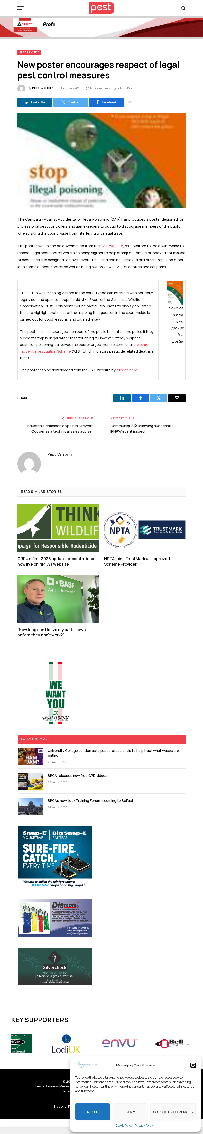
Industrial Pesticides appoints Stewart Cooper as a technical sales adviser (60, 428)
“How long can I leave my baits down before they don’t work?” (51, 632)
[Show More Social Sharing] (130, 102)
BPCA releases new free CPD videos (77, 775)
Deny (130, 1111)
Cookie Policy (124, 1125)
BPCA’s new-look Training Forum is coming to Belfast (90, 800)
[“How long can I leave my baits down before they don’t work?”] (58, 599)
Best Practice (29, 52)
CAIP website (112, 245)
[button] (193, 1065)
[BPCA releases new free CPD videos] (30, 781)
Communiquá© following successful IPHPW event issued (141, 428)
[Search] (183, 8)
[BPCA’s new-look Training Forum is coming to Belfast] (30, 806)
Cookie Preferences (173, 1111)
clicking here (126, 370)
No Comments (100, 88)
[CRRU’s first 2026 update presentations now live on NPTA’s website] (58, 528)
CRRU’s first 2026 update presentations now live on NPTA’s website (55, 561)
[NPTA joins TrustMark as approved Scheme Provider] (145, 528)
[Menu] (20, 8)
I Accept (92, 1111)
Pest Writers (43, 88)
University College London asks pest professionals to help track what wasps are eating (113, 753)
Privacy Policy (144, 1125)
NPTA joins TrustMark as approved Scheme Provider (137, 561)
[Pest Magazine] (101, 8)
